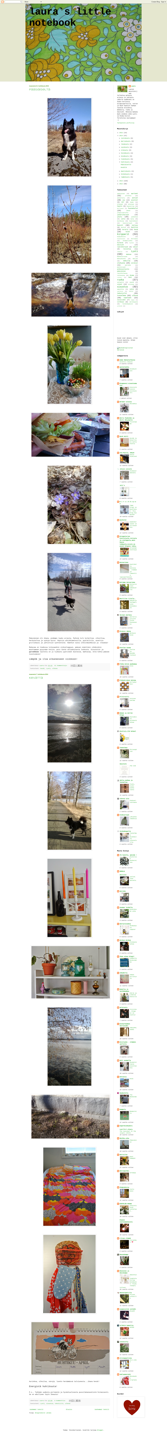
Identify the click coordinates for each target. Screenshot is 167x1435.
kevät (42, 668)
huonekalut (133, 208)
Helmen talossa (126, 402)
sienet (119, 284)
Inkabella (123, 973)
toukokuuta (125, 159)
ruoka (120, 280)
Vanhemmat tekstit (102, 1409)
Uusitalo (123, 764)
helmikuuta (125, 174)
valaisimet (121, 300)
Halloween (120, 208)
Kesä (131, 1078)
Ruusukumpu (124, 1255)
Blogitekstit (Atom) (43, 1413)
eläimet (120, 204)
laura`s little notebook (70, 17)
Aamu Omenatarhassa (127, 360)
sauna (132, 282)
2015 (121, 133)
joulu (119, 217)
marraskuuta (126, 141)
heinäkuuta (125, 153)
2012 (121, 184)
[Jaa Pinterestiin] (81, 665)
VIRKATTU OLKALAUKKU (133, 960)
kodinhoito (121, 236)
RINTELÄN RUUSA (126, 1204)
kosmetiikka (127, 240)
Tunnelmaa (123, 748)
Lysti (48, 668)
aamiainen (121, 193)
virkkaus (120, 302)
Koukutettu (124, 1093)
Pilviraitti (124, 697)
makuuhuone (121, 258)
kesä (136, 229)
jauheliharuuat (123, 215)
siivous (131, 284)
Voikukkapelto (125, 831)
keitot (123, 227)
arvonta (128, 195)
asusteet (134, 200)
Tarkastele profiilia (125, 123)
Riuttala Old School (128, 731)
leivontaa (127, 249)
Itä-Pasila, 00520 (127, 453)
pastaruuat (121, 267)
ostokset (134, 263)
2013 (121, 181)
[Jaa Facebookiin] (79, 665)
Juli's (122, 485)
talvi (131, 291)
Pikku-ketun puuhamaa (128, 664)
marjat (135, 258)
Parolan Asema (125, 648)
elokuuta (125, 150)
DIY (123, 202)
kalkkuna (120, 221)
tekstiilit (59, 1403)
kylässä (120, 243)
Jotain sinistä (126, 469)
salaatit (120, 282)
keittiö (134, 227)
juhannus (134, 217)
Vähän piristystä (133, 976)
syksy (132, 289)
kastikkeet (133, 221)
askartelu (121, 198)
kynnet (131, 243)
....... (133, 487)
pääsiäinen (121, 271)
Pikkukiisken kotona (128, 680)
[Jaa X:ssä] (76, 665)
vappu (132, 300)
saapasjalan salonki (128, 1309)
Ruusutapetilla (126, 1293)
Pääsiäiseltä (39, 90)
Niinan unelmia (126, 615)
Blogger (100, 1430)
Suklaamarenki (125, 1374)
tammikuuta (125, 177)
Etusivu (69, 1409)
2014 (121, 136)
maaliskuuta (126, 171)
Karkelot (123, 520)
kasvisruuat (127, 223)
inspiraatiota (122, 212)
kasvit (120, 225)
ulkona (54, 668)
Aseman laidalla (126, 907)
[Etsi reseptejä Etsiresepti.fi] (127, 350)
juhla (123, 219)
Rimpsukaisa (124, 1187)
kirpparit (123, 234)
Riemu (132, 275)
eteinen (131, 204)
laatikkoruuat (122, 247)
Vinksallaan (124, 815)
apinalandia (124, 367)
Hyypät (132, 1311)
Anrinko (123, 891)
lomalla (119, 251)
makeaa (128, 254)
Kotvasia (123, 1077)
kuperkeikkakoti (126, 1126)
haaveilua (130, 206)
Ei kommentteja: (61, 665)
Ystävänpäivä (127, 304)
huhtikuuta (125, 162)
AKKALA (122, 871)
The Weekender (133, 1096)
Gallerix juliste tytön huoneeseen (133, 620)
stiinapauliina (126, 1358)
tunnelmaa (121, 295)
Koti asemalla (125, 1060)
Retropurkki (124, 1171)
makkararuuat (122, 256)
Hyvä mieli (124, 436)
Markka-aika (124, 1138)
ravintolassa (122, 273)
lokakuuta (125, 144)
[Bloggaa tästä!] (74, 665)
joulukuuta (125, 138)
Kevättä (36, 678)
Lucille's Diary (126, 1129)
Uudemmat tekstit (36, 1409)
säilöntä (120, 291)
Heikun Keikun (125, 940)
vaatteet (127, 298)
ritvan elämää (125, 1238)
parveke (128, 265)
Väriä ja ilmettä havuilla (133, 995)
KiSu (131, 666)
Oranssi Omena (125, 631)
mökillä (126, 261)
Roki (130, 277)
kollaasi (134, 239)
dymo (132, 202)
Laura (133, 86)
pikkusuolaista (123, 269)
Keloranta (123, 1007)
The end (133, 766)
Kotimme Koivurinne (127, 582)
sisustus (49, 1403)
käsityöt (120, 245)
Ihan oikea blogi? (127, 956)
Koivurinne (124, 562)
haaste (119, 206)
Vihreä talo (124, 799)
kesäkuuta (125, 156)
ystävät (119, 306)
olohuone (121, 263)
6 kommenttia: (61, 1400)
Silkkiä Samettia (126, 1325)
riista (119, 277)
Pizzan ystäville (133, 1296)
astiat (135, 198)
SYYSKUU (133, 1173)
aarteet (134, 194)
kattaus (135, 225)
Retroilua (123, 1155)
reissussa (121, 275)
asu (123, 200)
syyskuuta (125, 147)
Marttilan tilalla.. (128, 599)
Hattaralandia (125, 924)
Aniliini (123, 875)
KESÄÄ (132, 1327)
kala (132, 219)
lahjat (135, 247)
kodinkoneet (121, 239)
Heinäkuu (133, 403)
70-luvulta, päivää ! (128, 855)
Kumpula (123, 1109)
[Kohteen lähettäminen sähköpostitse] (72, 665)
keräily (125, 229)
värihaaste (133, 302)
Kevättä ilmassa (126, 362)
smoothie (120, 289)
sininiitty (124, 1342)
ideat (128, 210)
